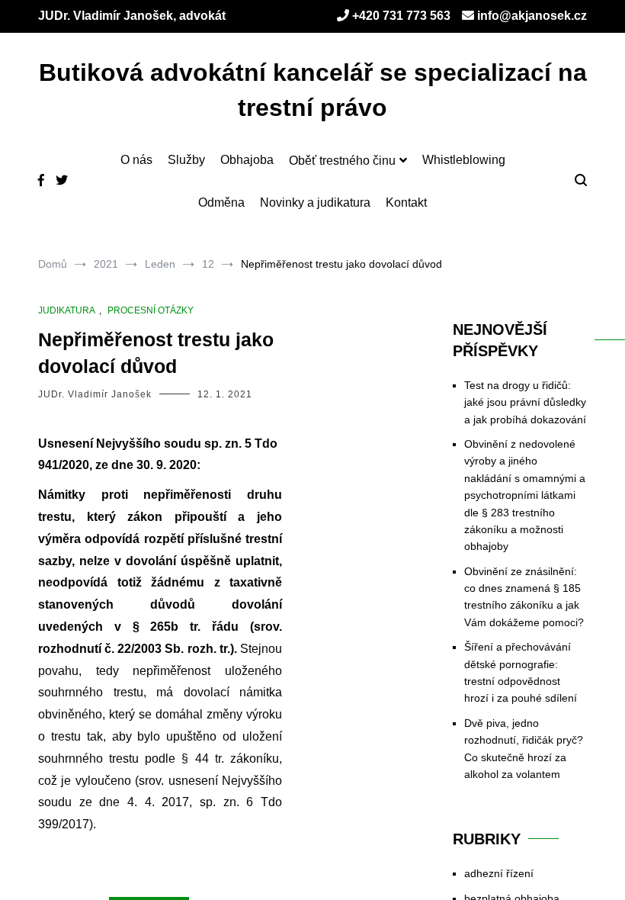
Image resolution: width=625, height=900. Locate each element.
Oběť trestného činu (342, 160)
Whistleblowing (463, 159)
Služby (186, 159)
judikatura (66, 310)
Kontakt (406, 202)
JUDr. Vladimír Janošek (95, 394)
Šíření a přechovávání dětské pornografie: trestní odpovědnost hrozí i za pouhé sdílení (520, 672)
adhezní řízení (499, 873)
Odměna (221, 202)
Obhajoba (247, 159)
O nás (136, 159)
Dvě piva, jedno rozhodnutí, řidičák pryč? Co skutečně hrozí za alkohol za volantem (523, 748)
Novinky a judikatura (315, 202)
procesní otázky (150, 310)
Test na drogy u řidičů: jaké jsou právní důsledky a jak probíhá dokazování (525, 402)
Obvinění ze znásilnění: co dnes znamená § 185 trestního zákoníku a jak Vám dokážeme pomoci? (524, 596)
